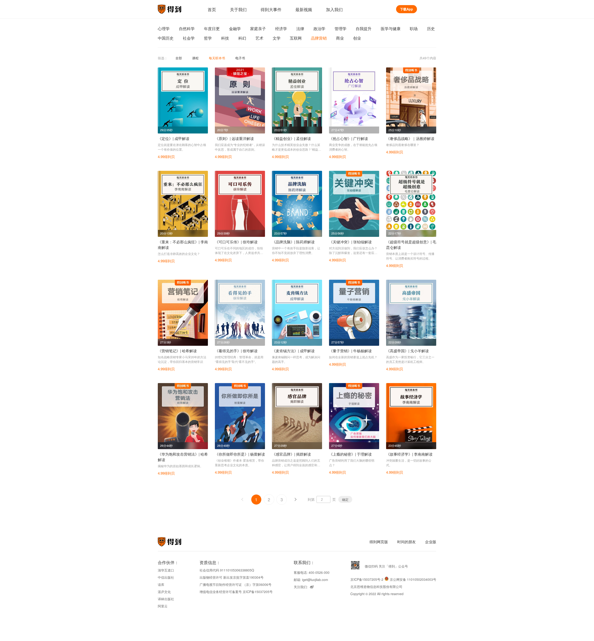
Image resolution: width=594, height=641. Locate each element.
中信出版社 (166, 577)
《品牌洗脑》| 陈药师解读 (293, 241)
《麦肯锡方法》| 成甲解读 (293, 350)
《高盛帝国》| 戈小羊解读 (407, 350)
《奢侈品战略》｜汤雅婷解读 (410, 138)
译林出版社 (166, 599)
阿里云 (163, 606)
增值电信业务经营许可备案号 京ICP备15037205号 (236, 591)
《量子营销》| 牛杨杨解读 (350, 350)
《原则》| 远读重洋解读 (234, 138)
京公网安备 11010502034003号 (413, 579)
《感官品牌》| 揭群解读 (291, 454)
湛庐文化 (164, 591)
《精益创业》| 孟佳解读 (291, 138)
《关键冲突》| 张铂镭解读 (350, 241)
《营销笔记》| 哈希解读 (177, 350)
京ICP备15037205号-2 (366, 579)
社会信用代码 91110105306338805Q (227, 570)
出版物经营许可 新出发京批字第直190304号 (232, 577)
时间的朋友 (406, 541)
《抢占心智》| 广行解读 (348, 138)
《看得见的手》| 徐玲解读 (236, 350)
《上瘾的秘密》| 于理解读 (350, 454)
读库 (161, 584)
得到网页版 (378, 541)
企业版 (430, 541)
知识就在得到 (176, 541)
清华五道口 (166, 570)
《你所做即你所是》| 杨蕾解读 (240, 454)
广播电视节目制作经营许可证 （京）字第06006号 (235, 584)
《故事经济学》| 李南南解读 (409, 454)
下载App (406, 9)
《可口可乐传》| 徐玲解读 (236, 241)
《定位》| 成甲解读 (173, 138)
